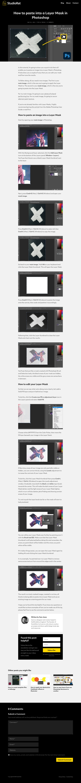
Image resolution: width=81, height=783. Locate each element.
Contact (75, 3)
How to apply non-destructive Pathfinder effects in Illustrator (40, 689)
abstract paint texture (26, 99)
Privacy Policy (62, 776)
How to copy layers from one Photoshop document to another (62, 689)
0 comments (50, 22)
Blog (62, 3)
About (68, 3)
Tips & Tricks (41, 22)
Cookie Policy (70, 776)
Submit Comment (65, 760)
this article (35, 107)
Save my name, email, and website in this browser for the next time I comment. (37, 755)
